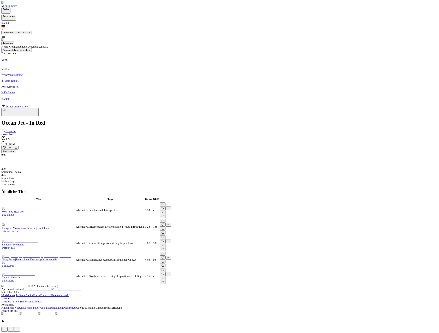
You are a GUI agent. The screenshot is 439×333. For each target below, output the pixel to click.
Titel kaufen (8, 151)
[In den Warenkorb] (162, 216)
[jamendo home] (7, 2)
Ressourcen (9, 16)
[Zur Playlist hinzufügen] (10, 148)
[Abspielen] (162, 204)
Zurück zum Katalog (16, 106)
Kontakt (5, 23)
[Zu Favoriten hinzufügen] (4, 148)
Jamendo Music (33, 301)
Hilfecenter (55, 295)
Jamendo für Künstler (13, 301)
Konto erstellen (22, 32)
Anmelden (8, 32)
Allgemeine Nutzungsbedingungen (20, 307)
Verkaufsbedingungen (51, 307)
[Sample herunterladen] (16, 148)
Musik (4, 5)
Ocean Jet (10, 131)
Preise (6, 9)
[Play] (20, 112)
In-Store (12, 5)
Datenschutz (69, 307)
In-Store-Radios (24, 295)
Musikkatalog (8, 295)
